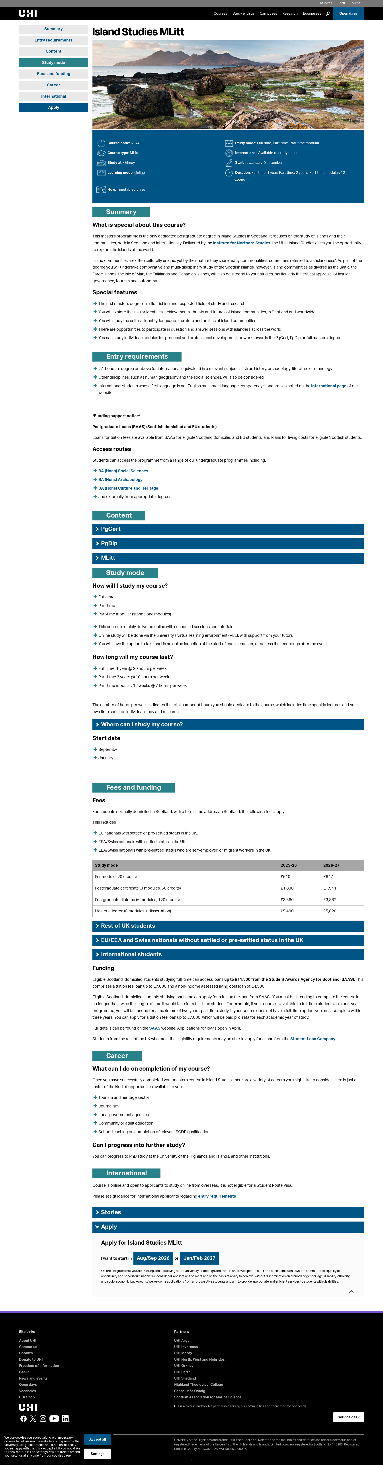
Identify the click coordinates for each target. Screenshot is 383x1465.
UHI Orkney (183, 1366)
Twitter (33, 1418)
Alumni (356, 3)
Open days (348, 13)
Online (139, 172)
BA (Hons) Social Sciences (123, 471)
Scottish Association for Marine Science (207, 1397)
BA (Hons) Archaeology (120, 480)
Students (326, 3)
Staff (342, 3)
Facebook (23, 1418)
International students (128, 954)
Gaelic (24, 1372)
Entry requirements (53, 40)
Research (290, 13)
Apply (53, 108)
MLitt (105, 558)
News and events (33, 1378)
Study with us (243, 13)
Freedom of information (39, 1366)
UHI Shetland (185, 1378)
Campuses (268, 13)
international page (328, 386)
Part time (280, 143)
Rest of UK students (125, 926)
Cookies (26, 1353)
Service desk (349, 1417)
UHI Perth (182, 1372)
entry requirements (217, 1196)
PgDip (106, 543)
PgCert (108, 529)
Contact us (28, 1347)
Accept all (97, 1439)
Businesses (312, 13)
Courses (220, 13)
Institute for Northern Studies (241, 243)
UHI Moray (183, 1353)
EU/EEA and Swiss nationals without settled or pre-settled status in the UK (199, 940)
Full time (264, 143)
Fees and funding (53, 74)
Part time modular (304, 143)
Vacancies (27, 1391)
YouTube (54, 1418)
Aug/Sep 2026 (153, 1258)
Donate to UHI (31, 1359)
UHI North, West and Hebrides (199, 1359)
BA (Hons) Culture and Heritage (128, 488)
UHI (177, 1406)
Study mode (53, 63)
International (53, 97)
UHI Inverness (186, 1347)
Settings (98, 1454)
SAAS (154, 1028)
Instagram (43, 1418)
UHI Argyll (182, 1340)
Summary (53, 29)
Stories (108, 1212)
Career (53, 85)
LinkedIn (66, 1418)
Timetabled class (131, 189)
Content (53, 51)
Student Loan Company (312, 1039)
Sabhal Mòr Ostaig (189, 1391)
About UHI (27, 1340)
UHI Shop (27, 1397)
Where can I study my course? (139, 725)
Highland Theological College (198, 1384)
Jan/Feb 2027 (199, 1258)
